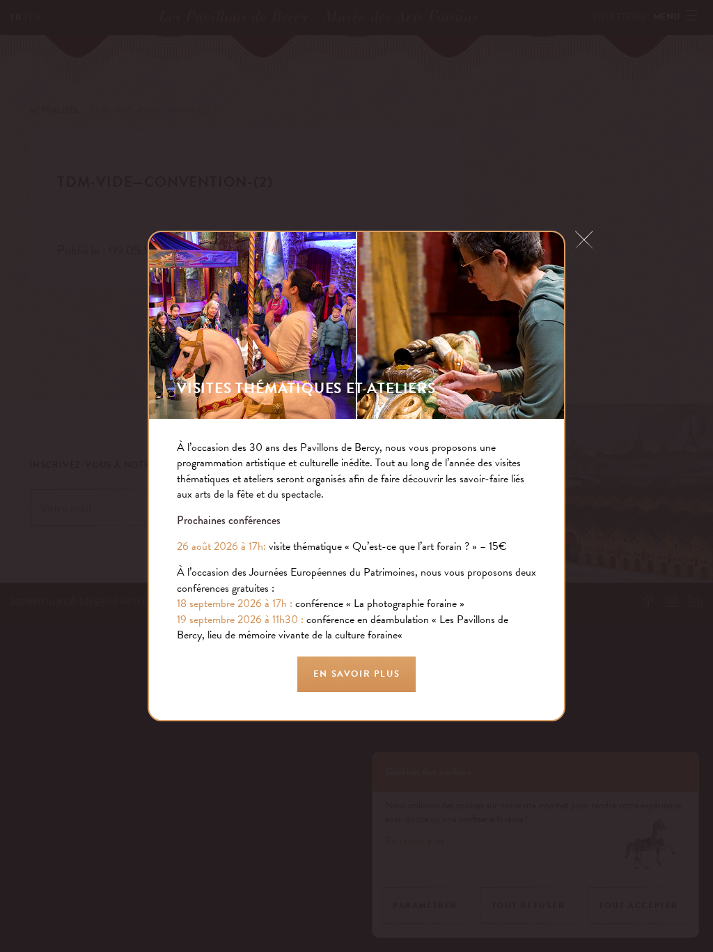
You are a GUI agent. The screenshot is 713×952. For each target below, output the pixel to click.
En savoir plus (356, 674)
